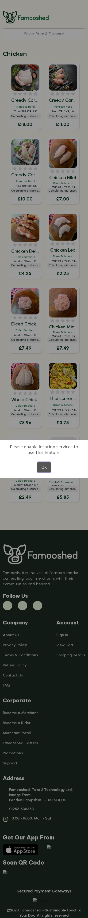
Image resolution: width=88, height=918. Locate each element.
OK (44, 467)
